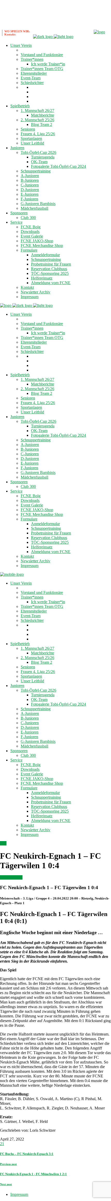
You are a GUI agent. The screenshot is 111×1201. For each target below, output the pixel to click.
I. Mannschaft (11, 877)
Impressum (19, 1194)
